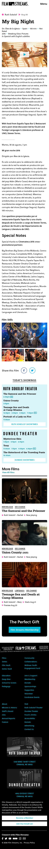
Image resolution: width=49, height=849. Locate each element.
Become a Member (24, 817)
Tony (6, 445)
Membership (29, 679)
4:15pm (13, 441)
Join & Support (30, 675)
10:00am (6, 455)
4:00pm (21, 448)
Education (6, 675)
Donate (27, 682)
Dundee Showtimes (24, 460)
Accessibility (29, 718)
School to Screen (9, 682)
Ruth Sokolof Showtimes (24, 424)
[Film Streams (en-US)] (16, 4)
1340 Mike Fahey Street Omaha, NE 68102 (24, 763)
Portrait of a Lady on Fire (17, 416)
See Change (20, 507)
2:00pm (15, 413)
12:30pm (6, 413)
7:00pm (30, 413)
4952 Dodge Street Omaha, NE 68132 (24, 795)
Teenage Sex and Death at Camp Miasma (16, 408)
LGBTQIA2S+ (19, 590)
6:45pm (21, 441)
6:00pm (6, 396)
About (4, 704)
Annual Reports (8, 718)
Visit (26, 704)
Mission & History (9, 707)
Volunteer (28, 693)
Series (4, 661)
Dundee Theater (31, 711)
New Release (7, 507)
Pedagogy (6, 686)
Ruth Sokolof (11, 14)
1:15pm (14, 448)
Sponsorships (30, 686)
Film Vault (6, 665)
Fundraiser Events (31, 697)
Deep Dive (6, 679)
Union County (11, 400)
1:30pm (6, 441)
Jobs (4, 714)
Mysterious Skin (12, 438)
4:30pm (22, 413)
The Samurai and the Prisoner (19, 393)
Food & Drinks (30, 714)
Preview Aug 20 (10, 605)
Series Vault (7, 669)
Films (4, 658)
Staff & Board (7, 711)
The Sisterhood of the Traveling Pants (24, 452)
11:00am (6, 419)
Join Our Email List (24, 823)
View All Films (8, 472)
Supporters (29, 690)
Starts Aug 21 (30, 602)
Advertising (29, 725)
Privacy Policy (29, 842)
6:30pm (29, 448)
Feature (5, 722)
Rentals (27, 722)
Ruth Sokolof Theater (33, 707)
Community (29, 658)
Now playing (31, 515)
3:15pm (6, 403)
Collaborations (30, 661)
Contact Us (29, 729)
